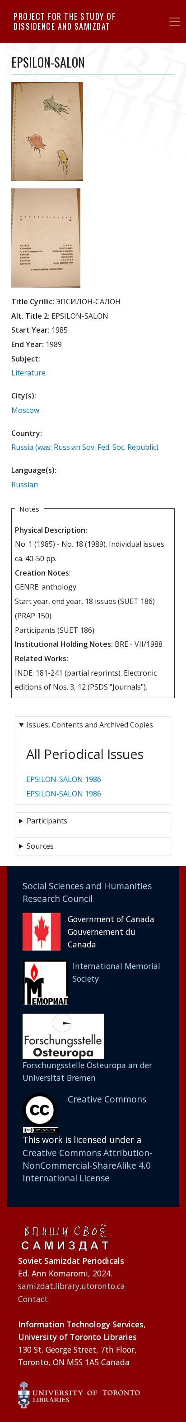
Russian (24, 484)
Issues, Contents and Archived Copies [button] (90, 725)
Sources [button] (40, 846)
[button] (47, 134)
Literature (28, 373)
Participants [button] (47, 821)
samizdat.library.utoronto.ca (71, 1285)
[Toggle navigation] (174, 21)
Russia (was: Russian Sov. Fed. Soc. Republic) (84, 447)
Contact (33, 1299)
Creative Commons (107, 1099)
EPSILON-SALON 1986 (63, 779)
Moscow (25, 410)
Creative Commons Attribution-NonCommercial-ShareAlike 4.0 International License (88, 1165)
